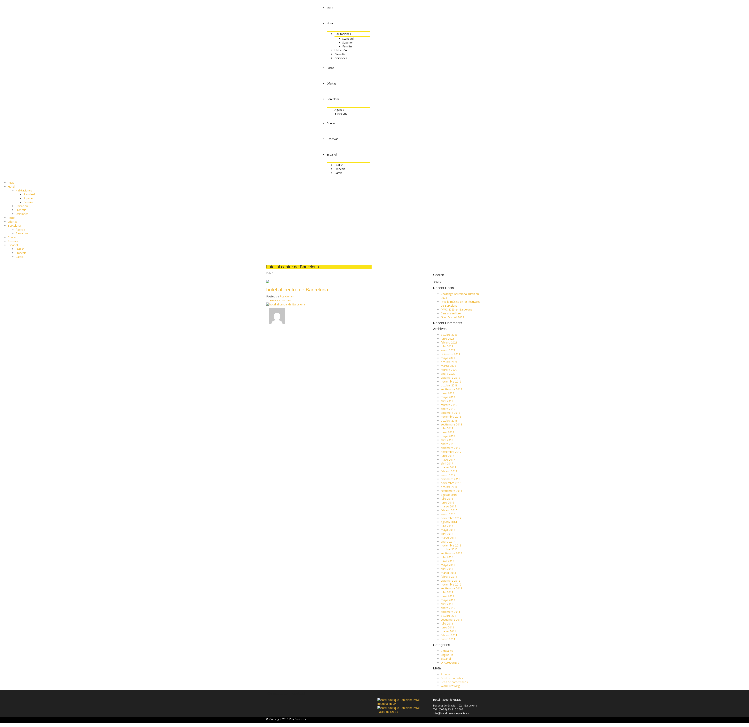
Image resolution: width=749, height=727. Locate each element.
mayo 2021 (448, 358)
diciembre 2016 (450, 479)
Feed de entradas (452, 678)
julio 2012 (447, 592)
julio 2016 (447, 498)
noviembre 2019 (451, 381)
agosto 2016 (449, 495)
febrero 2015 (449, 510)
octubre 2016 (449, 487)
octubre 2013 (449, 549)
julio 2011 (447, 623)
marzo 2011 (448, 631)
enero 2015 (448, 514)
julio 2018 (447, 428)
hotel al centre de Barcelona (297, 290)
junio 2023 (447, 338)
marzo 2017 (448, 467)
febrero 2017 (449, 471)
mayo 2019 (448, 397)
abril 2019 (447, 401)
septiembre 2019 (451, 389)
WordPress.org (450, 686)
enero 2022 (448, 350)
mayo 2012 (448, 600)
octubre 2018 (449, 420)
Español (446, 658)
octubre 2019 (449, 385)
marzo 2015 (448, 506)
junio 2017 (447, 455)
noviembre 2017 (451, 452)
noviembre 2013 (451, 545)
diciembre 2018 (450, 413)
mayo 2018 (448, 436)
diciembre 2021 (450, 354)
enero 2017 (448, 475)
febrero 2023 (449, 342)
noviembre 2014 (451, 518)
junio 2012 (447, 596)
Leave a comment (280, 300)
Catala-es (447, 651)
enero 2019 (448, 409)
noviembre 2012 (451, 584)
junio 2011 (447, 627)
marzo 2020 (448, 366)
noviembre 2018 (451, 416)
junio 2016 (447, 502)
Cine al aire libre (451, 313)
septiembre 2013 (451, 553)
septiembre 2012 (451, 588)
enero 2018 (448, 444)
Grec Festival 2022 (452, 317)
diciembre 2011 (450, 612)
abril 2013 (447, 569)
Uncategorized (450, 662)
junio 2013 (447, 561)
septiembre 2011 (451, 619)
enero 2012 (448, 608)
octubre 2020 (449, 362)
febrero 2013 (449, 576)
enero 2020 (448, 374)
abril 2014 (447, 534)
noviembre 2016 (451, 483)
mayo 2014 (448, 530)
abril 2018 (447, 440)
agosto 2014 (449, 522)
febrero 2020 (449, 370)
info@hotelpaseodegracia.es (451, 713)
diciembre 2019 (450, 377)
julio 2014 (447, 526)
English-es (447, 655)
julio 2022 (447, 346)
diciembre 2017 (450, 448)
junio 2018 (447, 432)
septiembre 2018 (451, 424)
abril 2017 (447, 463)
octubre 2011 (449, 616)
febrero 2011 (449, 635)
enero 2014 (448, 541)
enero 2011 (448, 639)
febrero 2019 (449, 405)
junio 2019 (447, 393)
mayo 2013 (448, 565)
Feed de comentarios (454, 682)
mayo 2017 (448, 459)
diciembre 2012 (450, 580)
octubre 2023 (449, 334)
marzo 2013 (448, 573)
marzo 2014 (448, 537)
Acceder (446, 674)
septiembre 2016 (451, 491)
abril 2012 (447, 604)
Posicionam (287, 296)
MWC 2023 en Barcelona (456, 309)
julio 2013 (447, 557)
